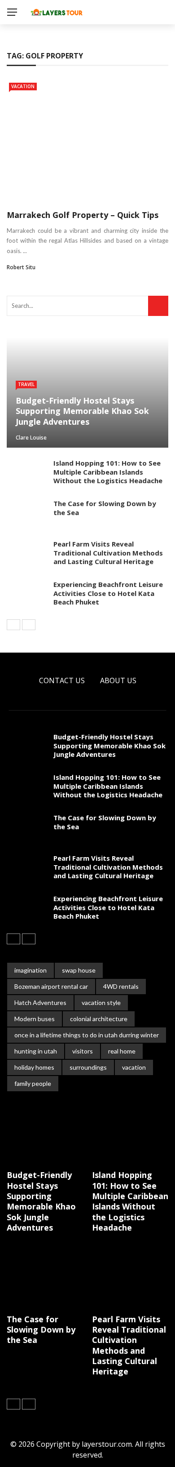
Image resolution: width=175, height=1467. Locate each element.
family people (32, 1083)
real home (122, 1051)
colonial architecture (98, 1018)
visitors (82, 1051)
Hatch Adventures (40, 1002)
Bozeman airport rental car (51, 986)
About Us (118, 680)
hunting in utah (35, 1051)
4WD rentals (121, 986)
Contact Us (62, 680)
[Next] (28, 624)
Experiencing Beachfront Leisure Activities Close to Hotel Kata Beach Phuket (108, 593)
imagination (30, 970)
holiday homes (34, 1067)
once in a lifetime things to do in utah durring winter (86, 1035)
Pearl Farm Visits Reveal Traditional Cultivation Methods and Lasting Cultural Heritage (108, 552)
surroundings (88, 1067)
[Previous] (13, 624)
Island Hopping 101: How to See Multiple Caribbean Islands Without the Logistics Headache (107, 471)
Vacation (23, 86)
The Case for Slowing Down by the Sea (104, 508)
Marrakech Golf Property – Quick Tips (82, 214)
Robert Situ (21, 267)
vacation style (101, 1002)
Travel (26, 384)
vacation (134, 1067)
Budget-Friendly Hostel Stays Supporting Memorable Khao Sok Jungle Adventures (109, 745)
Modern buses (34, 1018)
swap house (79, 970)
